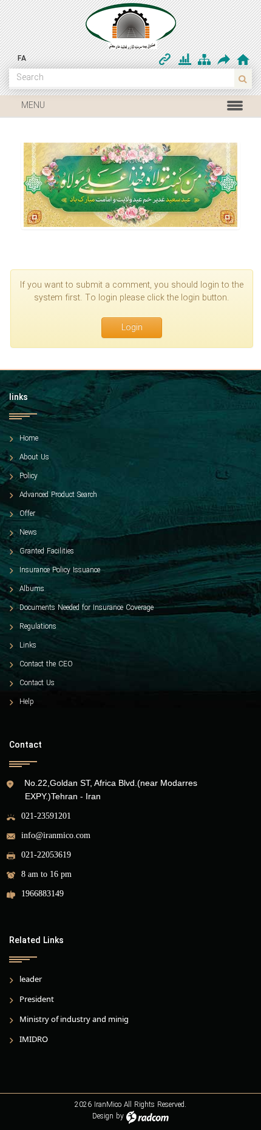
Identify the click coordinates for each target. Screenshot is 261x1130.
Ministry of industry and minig (74, 1018)
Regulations (37, 626)
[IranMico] (130, 26)
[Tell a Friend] (222, 59)
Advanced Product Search (58, 495)
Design (103, 1116)
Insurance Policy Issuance (59, 570)
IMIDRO (33, 1039)
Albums (31, 589)
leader (30, 978)
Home (28, 438)
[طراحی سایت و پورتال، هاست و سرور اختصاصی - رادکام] (147, 1116)
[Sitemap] (204, 59)
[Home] (243, 59)
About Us (34, 457)
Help (26, 702)
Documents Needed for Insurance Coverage (86, 608)
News (28, 532)
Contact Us (37, 683)
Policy (28, 476)
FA (22, 58)
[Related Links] (165, 59)
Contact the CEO (46, 664)
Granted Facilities (46, 551)
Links (27, 645)
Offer (27, 514)
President (36, 998)
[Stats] (184, 59)
